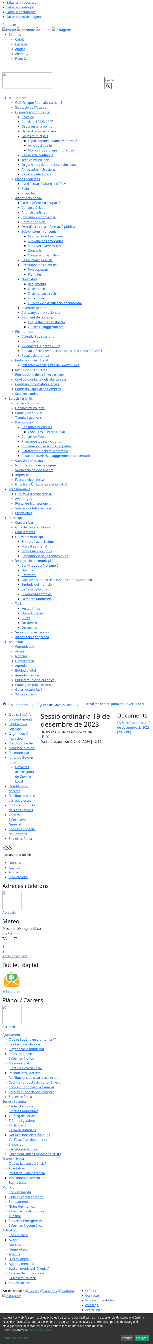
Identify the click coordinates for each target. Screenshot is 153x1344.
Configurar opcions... (17, 1338)
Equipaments (19, 1201)
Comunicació (18, 1235)
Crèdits (90, 1291)
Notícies (15, 862)
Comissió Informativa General (17, 819)
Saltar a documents (21, 12)
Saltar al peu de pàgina (23, 17)
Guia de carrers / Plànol (26, 1197)
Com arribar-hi (20, 1192)
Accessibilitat (95, 1310)
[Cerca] (108, 86)
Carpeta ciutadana (22, 1130)
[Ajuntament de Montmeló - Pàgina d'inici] (27, 80)
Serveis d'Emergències (26, 1221)
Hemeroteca (18, 1249)
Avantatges (17, 1168)
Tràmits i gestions (22, 1120)
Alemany (21, 53)
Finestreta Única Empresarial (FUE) (35, 1154)
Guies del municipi (22, 1206)
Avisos (13, 872)
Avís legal (92, 1305)
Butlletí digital (19, 1259)
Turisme (15, 1216)
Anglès (20, 49)
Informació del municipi (27, 1211)
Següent (21, 956)
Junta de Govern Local (57, 705)
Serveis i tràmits (14, 1101)
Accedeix (9, 912)
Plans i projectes (21, 743)
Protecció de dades (99, 1300)
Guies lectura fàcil (22, 1278)
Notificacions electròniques (29, 1135)
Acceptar (142, 1338)
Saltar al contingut (20, 7)
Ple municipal (19, 753)
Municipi (8, 1187)
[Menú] (4, 93)
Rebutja (127, 1338)
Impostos (16, 1144)
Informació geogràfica (26, 1225)
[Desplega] (32, 705)
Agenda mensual (21, 1263)
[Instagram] (61, 29)
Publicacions (18, 877)
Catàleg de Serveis (22, 1116)
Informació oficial (22, 748)
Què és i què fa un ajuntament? (32, 1039)
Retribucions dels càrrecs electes (33, 1077)
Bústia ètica (17, 1182)
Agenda (14, 867)
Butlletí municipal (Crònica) (29, 1268)
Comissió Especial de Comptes (31, 1092)
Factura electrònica (23, 1149)
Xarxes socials (19, 1283)
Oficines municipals (23, 1111)
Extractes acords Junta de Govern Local (114, 704)
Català (20, 39)
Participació (17, 1125)
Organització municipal (26, 1049)
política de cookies (40, 1330)
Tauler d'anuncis (21, 1106)
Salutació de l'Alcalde (24, 1044)
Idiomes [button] (15, 34)
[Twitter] (9, 29)
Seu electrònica (20, 838)
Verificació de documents (28, 1139)
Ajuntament (20, 705)
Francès (21, 58)
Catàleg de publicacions (26, 1273)
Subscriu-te (11, 991)
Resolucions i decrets (25, 1073)
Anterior (8, 956)
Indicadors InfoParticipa (27, 1178)
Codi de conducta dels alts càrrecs (34, 1082)
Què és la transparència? (27, 1163)
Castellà (21, 44)
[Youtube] (44, 29)
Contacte (9, 24)
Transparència (13, 1159)
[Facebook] (26, 29)
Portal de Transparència (27, 1173)
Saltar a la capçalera (21, 2)
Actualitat (9, 1230)
